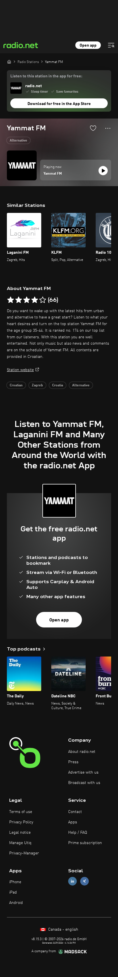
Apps (72, 822)
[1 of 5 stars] (11, 300)
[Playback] (103, 170)
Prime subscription (85, 843)
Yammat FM (53, 173)
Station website (20, 370)
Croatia (57, 385)
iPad (13, 892)
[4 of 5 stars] (35, 300)
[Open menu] (111, 45)
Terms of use (20, 812)
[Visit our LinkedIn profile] (72, 881)
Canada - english (62, 930)
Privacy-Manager (24, 853)
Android (16, 903)
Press (73, 762)
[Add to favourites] (93, 128)
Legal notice (20, 833)
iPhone (15, 882)
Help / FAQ (77, 833)
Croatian (16, 385)
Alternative (18, 140)
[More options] (108, 128)
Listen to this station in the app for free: (46, 76)
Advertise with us (83, 772)
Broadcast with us (84, 783)
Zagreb (37, 385)
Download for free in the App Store (59, 104)
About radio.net (81, 752)
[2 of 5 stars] (19, 300)
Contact (75, 812)
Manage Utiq (20, 843)
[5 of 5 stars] (43, 300)
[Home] (9, 61)
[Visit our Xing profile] (84, 881)
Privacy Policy (21, 822)
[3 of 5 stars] (27, 300)
